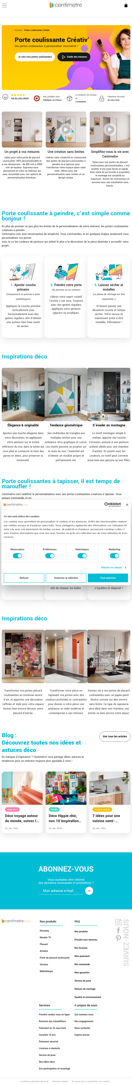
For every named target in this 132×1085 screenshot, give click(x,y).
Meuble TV (45, 937)
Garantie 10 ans (47, 1035)
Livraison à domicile (49, 1048)
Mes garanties (82, 972)
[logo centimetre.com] (16, 921)
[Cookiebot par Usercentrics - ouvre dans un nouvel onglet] (107, 504)
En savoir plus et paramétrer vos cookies (91, 1081)
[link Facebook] (118, 930)
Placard (44, 944)
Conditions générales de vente (35, 1081)
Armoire (44, 951)
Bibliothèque (46, 971)
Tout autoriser (108, 577)
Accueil (18, 30)
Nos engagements (84, 1021)
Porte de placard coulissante (55, 958)
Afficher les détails (111, 567)
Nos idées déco (47, 1062)
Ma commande (82, 964)
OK (89, 890)
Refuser (24, 577)
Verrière (44, 964)
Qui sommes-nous (84, 1014)
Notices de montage (85, 989)
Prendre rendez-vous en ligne (54, 1014)
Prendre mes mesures (86, 939)
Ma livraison (81, 948)
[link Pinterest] (118, 938)
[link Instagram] (118, 922)
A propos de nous (86, 1005)
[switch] (49, 555)
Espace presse (82, 1035)
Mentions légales (60, 1081)
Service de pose (83, 981)
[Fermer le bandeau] (127, 505)
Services (44, 1005)
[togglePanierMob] (127, 8)
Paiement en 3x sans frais (52, 1028)
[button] (50, 98)
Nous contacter (82, 1028)
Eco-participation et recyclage (54, 1068)
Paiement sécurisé (48, 1041)
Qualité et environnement (88, 997)
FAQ (77, 921)
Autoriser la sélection (66, 577)
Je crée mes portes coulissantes (35, 57)
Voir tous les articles (115, 736)
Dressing (44, 930)
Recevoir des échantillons (52, 1021)
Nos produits (48, 921)
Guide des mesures (76, 57)
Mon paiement (82, 956)
